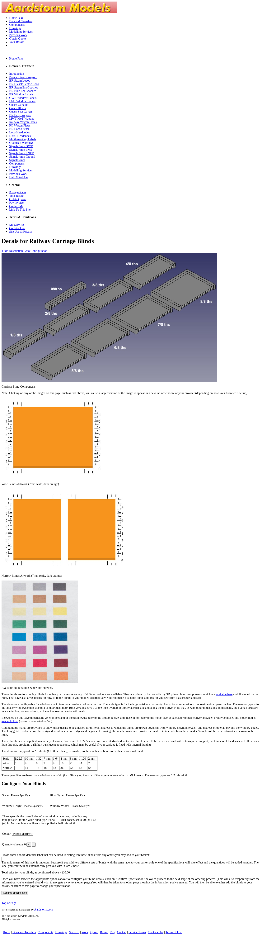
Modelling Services (21, 31)
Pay (112, 932)
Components (17, 24)
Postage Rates (17, 192)
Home (6, 932)
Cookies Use (17, 228)
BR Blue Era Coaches (22, 91)
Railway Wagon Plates (23, 122)
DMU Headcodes (20, 135)
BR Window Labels (21, 94)
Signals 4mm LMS (20, 149)
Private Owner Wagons (23, 77)
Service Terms (137, 932)
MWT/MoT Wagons (21, 118)
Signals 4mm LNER (21, 153)
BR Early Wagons (20, 115)
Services (74, 932)
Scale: (6, 795)
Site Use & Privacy (20, 231)
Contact (121, 932)
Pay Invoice (16, 202)
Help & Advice (18, 177)
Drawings (15, 28)
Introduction (16, 73)
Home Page (16, 17)
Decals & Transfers (20, 21)
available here (224, 694)
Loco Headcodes (19, 132)
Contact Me (16, 206)
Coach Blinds (17, 108)
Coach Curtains (18, 104)
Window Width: (60, 805)
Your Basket (16, 42)
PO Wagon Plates (19, 125)
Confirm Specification (15, 892)
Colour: (7, 833)
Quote (94, 932)
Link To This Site (19, 209)
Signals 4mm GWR (21, 146)
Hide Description (12, 250)
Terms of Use (174, 932)
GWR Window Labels (22, 97)
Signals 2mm (17, 160)
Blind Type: (57, 795)
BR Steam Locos (19, 80)
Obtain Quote (17, 38)
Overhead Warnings (21, 142)
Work (85, 932)
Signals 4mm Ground (22, 156)
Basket (104, 932)
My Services (16, 224)
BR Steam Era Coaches (23, 87)
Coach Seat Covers (20, 111)
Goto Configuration (35, 250)
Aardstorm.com (43, 909)
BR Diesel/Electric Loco (24, 84)
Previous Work (18, 35)
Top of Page (9, 903)
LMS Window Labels (22, 101)
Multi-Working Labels (22, 139)
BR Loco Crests (19, 129)
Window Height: (12, 805)
